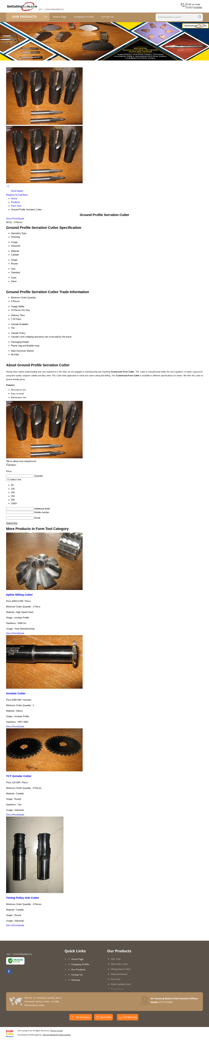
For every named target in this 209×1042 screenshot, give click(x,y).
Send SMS (105, 1017)
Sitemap (75, 979)
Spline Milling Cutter (19, 594)
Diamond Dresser (119, 974)
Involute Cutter (16, 693)
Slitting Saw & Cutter (121, 969)
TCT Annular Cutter (18, 776)
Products (15, 202)
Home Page (60, 16)
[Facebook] (8, 973)
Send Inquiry (16, 191)
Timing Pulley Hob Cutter (22, 897)
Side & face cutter (119, 964)
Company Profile (84, 16)
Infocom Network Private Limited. (57, 1034)
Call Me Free (130, 1017)
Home (14, 198)
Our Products (24, 17)
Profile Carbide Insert (121, 984)
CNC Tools (116, 959)
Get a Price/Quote (15, 218)
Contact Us (107, 16)
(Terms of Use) (56, 1030)
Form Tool (16, 206)
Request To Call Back (17, 194)
